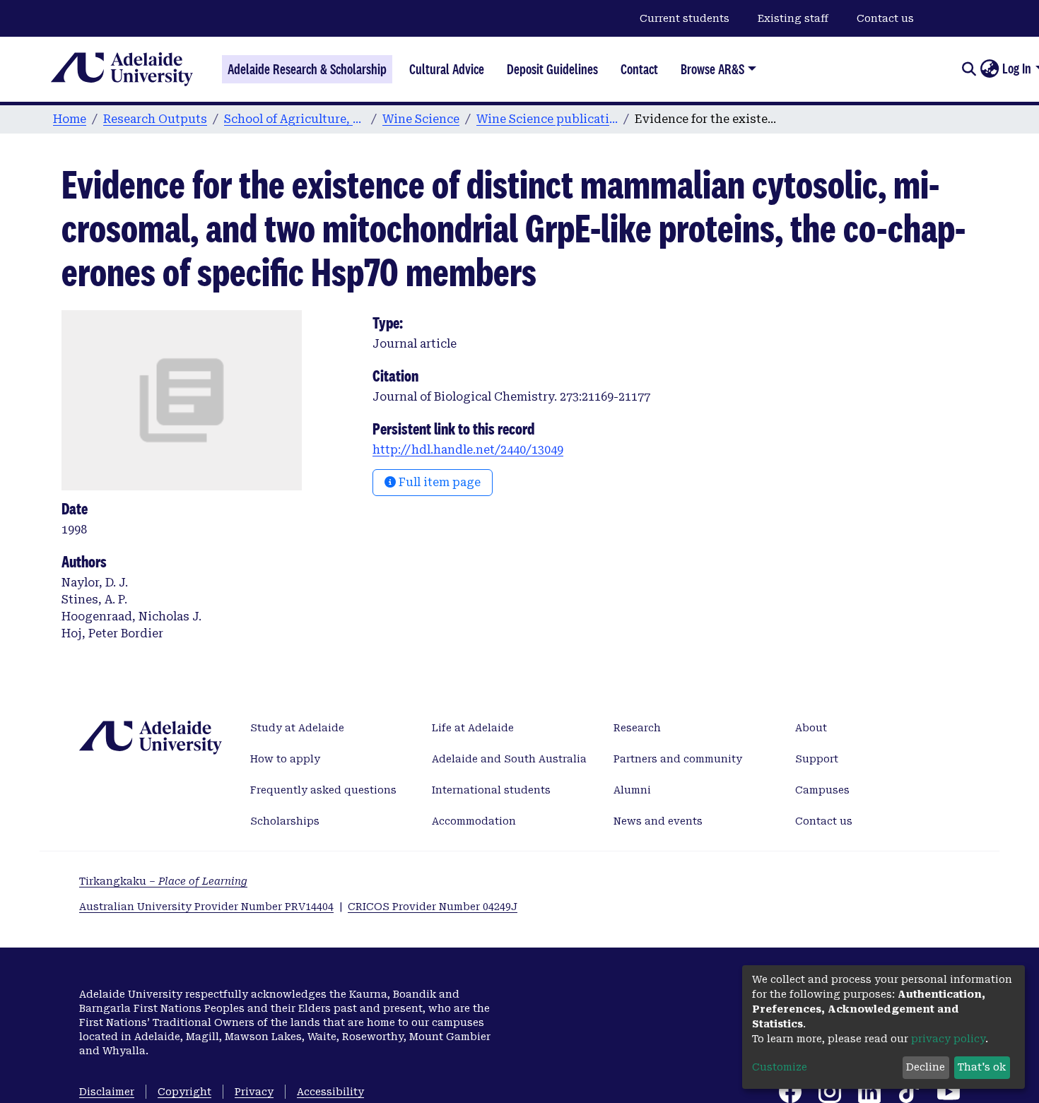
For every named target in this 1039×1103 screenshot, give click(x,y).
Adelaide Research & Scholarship (307, 69)
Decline (925, 1067)
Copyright (184, 1091)
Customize (779, 1067)
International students (491, 790)
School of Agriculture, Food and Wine (294, 119)
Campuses (822, 790)
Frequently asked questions (323, 790)
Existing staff (793, 18)
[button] (989, 69)
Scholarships (284, 821)
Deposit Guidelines (552, 69)
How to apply (285, 759)
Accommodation (474, 821)
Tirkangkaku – (163, 881)
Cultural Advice (446, 69)
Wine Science (420, 119)
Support (816, 759)
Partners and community (678, 759)
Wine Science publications (547, 119)
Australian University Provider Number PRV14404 (206, 906)
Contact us (885, 18)
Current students (684, 18)
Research (637, 727)
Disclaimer (106, 1091)
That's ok (982, 1067)
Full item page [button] (438, 482)
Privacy (254, 1091)
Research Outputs (155, 119)
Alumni (632, 790)
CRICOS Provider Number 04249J (432, 906)
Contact (639, 69)
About (811, 727)
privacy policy (948, 1038)
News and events (658, 821)
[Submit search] (969, 69)
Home (69, 119)
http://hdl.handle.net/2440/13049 (467, 449)
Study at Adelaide (297, 727)
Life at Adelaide (473, 727)
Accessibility (330, 1091)
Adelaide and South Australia (509, 759)
